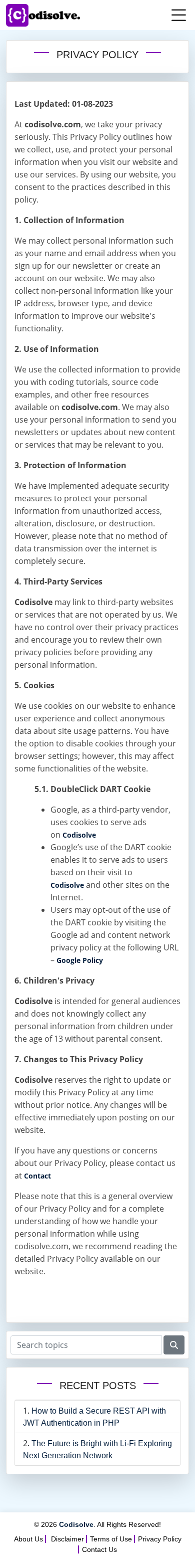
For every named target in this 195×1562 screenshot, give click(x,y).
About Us (28, 1539)
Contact (37, 1176)
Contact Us (99, 1549)
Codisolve (79, 835)
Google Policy (79, 960)
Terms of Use (111, 1539)
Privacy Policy (160, 1539)
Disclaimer (67, 1539)
